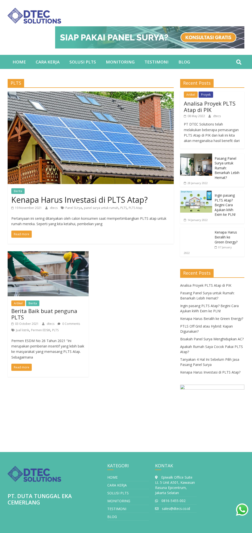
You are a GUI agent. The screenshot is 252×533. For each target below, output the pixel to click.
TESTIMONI (156, 62)
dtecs (54, 208)
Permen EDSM (40, 330)
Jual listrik (22, 330)
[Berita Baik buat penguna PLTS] (48, 254)
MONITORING (120, 62)
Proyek (206, 95)
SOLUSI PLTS (82, 62)
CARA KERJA (48, 62)
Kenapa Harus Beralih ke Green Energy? (226, 237)
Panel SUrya (73, 208)
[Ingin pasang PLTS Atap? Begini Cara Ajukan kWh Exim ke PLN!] (196, 193)
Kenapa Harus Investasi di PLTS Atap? (79, 199)
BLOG (184, 62)
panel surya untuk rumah (101, 208)
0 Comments (71, 324)
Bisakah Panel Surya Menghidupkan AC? (212, 339)
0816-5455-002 (173, 500)
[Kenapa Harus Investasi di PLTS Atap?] (91, 94)
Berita (18, 191)
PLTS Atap (135, 208)
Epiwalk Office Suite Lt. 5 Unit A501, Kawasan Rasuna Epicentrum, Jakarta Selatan (175, 485)
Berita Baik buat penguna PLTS (44, 314)
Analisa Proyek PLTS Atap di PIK (210, 106)
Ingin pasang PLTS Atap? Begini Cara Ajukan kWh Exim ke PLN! (225, 205)
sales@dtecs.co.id (175, 508)
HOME (19, 62)
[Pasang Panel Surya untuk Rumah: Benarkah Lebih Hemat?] (196, 156)
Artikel (18, 303)
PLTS (123, 208)
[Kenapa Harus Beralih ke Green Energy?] (196, 230)
